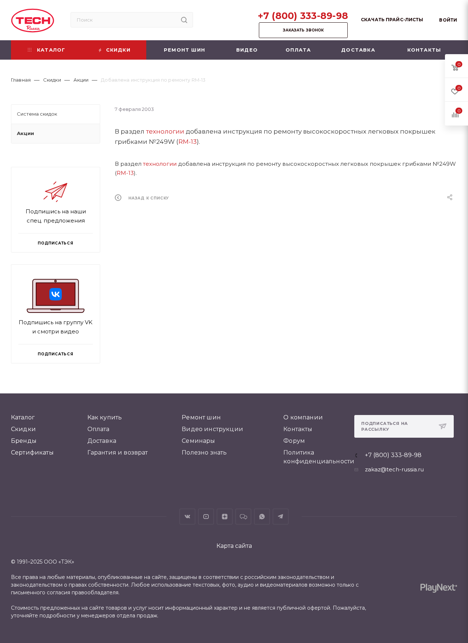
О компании (303, 417)
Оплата (98, 429)
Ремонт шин (201, 417)
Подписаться (55, 354)
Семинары (198, 440)
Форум (294, 440)
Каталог (23, 417)
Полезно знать (204, 452)
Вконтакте (187, 516)
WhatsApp (262, 516)
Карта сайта (234, 545)
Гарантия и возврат (117, 452)
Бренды (24, 440)
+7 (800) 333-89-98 (303, 15)
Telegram (280, 516)
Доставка (101, 440)
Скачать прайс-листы (392, 19)
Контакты (297, 429)
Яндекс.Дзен (225, 516)
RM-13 (187, 141)
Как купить (104, 417)
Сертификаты (32, 452)
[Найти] (184, 19)
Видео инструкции (212, 429)
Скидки (23, 429)
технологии (165, 131)
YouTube (206, 516)
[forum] (243, 516)
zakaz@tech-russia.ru (394, 469)
